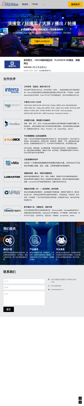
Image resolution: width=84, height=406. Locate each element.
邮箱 (6, 287)
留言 (6, 294)
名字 (6, 281)
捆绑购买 (75, 4)
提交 (8, 309)
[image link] (9, 4)
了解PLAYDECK (42, 41)
